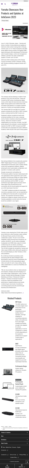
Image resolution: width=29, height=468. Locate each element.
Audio (6, 426)
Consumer (3, 450)
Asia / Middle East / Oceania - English (12, 447)
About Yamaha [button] (4, 443)
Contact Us (3, 454)
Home (2, 426)
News (10, 426)
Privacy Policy (22, 454)
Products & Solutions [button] (5, 432)
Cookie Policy (13, 457)
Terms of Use (13, 454)
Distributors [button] (3, 439)
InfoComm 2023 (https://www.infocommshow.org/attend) (11, 292)
